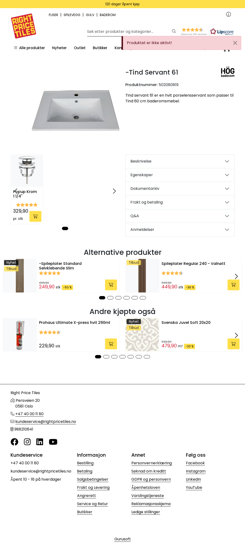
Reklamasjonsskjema (151, 504)
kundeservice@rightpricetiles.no (45, 421)
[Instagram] (27, 442)
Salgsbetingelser (92, 479)
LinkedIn (193, 479)
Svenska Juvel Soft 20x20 (186, 322)
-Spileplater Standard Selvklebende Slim (60, 265)
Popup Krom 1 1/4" (25, 194)
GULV (90, 14)
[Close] (235, 43)
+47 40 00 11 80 (29, 414)
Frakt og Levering (93, 487)
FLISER (54, 14)
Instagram (196, 471)
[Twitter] (14, 442)
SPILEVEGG (72, 14)
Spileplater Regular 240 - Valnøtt (193, 263)
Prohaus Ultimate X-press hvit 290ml (74, 322)
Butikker (100, 47)
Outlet (80, 47)
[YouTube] (53, 442)
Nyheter (59, 47)
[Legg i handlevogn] (35, 216)
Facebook (195, 463)
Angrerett (86, 495)
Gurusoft (122, 539)
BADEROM (108, 14)
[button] (198, 31)
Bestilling (85, 463)
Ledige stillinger (145, 512)
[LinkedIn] (39, 442)
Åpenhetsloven (145, 487)
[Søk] (174, 31)
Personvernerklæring (151, 463)
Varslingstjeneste (147, 495)
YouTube (194, 487)
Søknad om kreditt (148, 471)
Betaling (84, 471)
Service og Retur (92, 504)
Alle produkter (31, 47)
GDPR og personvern (151, 479)
